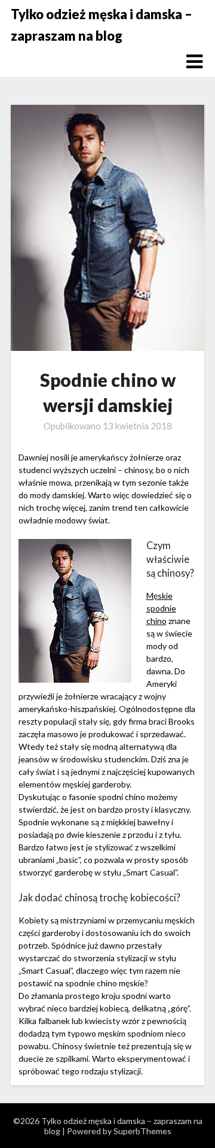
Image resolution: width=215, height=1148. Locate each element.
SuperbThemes (142, 1131)
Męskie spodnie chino (161, 608)
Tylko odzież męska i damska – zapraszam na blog (101, 25)
